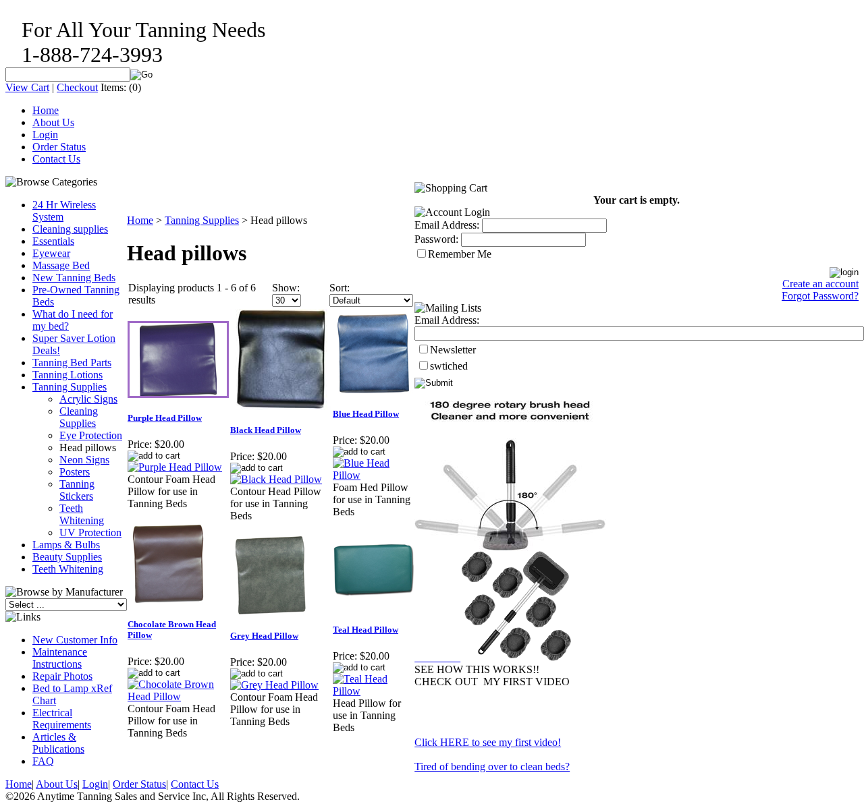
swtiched (449, 366)
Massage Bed (61, 265)
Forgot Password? (820, 295)
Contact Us (56, 159)
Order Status (59, 146)
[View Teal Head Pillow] (373, 691)
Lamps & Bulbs (66, 544)
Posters (74, 472)
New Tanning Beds (73, 277)
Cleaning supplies (70, 229)
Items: (113, 87)
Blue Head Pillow (366, 414)
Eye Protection (90, 435)
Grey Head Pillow (264, 636)
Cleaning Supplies (78, 417)
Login (45, 134)
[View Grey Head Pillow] (274, 685)
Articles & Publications (58, 743)
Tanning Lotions (67, 374)
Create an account (820, 283)
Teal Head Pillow (365, 630)
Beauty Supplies (67, 556)
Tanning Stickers (76, 490)
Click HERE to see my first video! (487, 742)
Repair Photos (62, 676)
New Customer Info (74, 639)
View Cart (27, 87)
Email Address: (446, 225)
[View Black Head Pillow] (276, 479)
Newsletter (453, 349)
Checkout (77, 87)
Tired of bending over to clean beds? (492, 766)
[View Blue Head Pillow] (373, 475)
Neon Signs (84, 459)
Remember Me (459, 254)
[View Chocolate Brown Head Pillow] (178, 696)
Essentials (53, 241)
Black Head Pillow (265, 430)
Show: (286, 287)
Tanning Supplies (69, 387)
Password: (436, 239)
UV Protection (90, 532)
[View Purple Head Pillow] (175, 467)
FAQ (43, 761)
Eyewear (51, 253)
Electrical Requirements (61, 718)
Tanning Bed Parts (71, 362)
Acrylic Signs (88, 399)
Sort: (339, 287)
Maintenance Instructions (59, 658)
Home (45, 110)
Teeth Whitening (81, 514)
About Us (53, 122)
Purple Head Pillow (165, 418)
